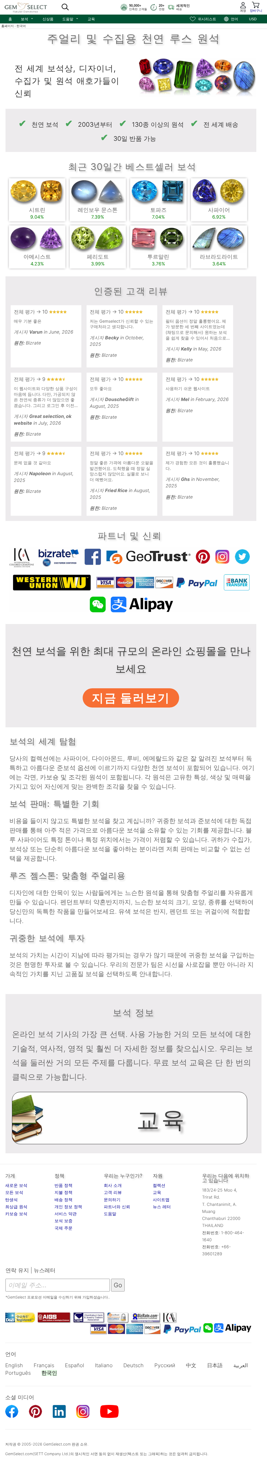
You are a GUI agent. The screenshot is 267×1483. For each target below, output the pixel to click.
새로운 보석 (16, 1185)
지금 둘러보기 (131, 698)
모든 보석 (14, 1192)
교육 (91, 19)
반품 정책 (63, 1185)
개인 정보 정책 (68, 1206)
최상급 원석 (16, 1206)
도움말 (70, 18)
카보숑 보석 (16, 1213)
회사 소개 (113, 1185)
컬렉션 (159, 1185)
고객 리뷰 (113, 1192)
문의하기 (112, 1199)
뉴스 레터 (162, 1206)
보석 (27, 18)
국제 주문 (63, 1228)
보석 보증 (63, 1220)
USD (253, 19)
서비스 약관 (65, 1213)
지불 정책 (63, 1192)
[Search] (65, 7)
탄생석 (11, 1199)
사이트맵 (161, 1199)
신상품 (48, 19)
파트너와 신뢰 (117, 1206)
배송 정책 (63, 1199)
